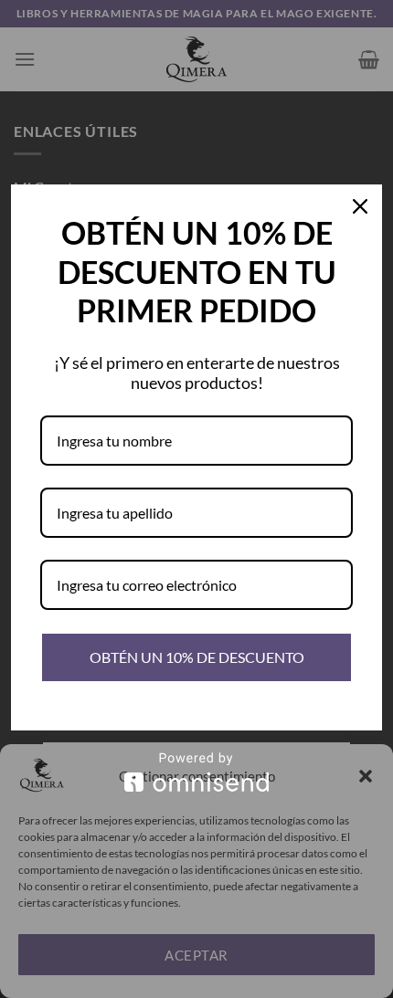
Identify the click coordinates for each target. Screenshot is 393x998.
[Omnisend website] (196, 772)
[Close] (360, 206)
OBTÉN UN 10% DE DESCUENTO (197, 657)
